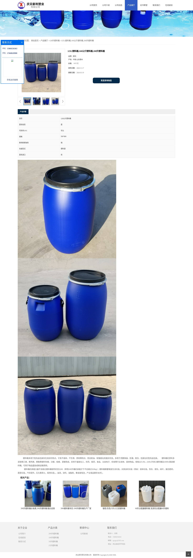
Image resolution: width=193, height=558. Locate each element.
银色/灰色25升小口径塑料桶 (114, 508)
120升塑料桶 (54, 41)
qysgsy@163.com (118, 540)
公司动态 (118, 5)
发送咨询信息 (106, 80)
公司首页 (93, 5)
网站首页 (34, 41)
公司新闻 (84, 534)
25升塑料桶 (53, 545)
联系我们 (156, 5)
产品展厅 (131, 5)
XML (114, 555)
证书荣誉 (143, 5)
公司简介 (22, 534)
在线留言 (169, 5)
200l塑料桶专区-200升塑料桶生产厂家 (76, 508)
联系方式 (22, 542)
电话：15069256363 (114, 537)
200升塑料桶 (54, 534)
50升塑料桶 (53, 542)
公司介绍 (106, 5)
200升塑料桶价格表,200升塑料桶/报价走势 (38, 508)
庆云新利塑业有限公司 (83, 555)
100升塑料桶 (54, 538)
